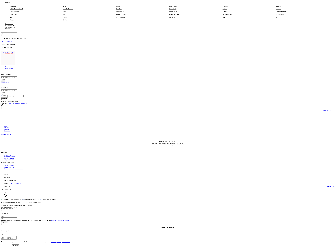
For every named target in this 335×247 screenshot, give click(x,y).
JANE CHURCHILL (229, 14)
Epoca (64, 14)
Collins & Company (281, 11)
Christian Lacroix (68, 9)
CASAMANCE (120, 17)
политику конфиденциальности (18, 103)
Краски (6, 127)
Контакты (8, 28)
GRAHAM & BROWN (16, 9)
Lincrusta (278, 9)
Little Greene (173, 6)
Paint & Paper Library (122, 14)
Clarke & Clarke (14, 11)
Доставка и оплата (9, 156)
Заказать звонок (9, 53)
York (64, 6)
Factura (12, 20)
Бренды (6, 129)
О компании (8, 155)
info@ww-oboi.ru (7, 41)
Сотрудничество (9, 159)
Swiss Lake (172, 17)
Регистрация (9, 68)
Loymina (225, 6)
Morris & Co (172, 9)
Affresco (278, 17)
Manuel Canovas (280, 14)
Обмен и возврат (9, 158)
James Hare (13, 17)
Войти (3, 81)
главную (161, 144)
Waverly (225, 11)
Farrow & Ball (173, 11)
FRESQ (225, 17)
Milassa (118, 6)
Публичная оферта (9, 167)
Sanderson (13, 6)
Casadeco (119, 9)
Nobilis (65, 17)
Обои (5, 126)
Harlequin (278, 6)
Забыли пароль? (5, 82)
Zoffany (225, 9)
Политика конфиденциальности (13, 169)
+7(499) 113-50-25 (7, 52)
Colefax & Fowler (174, 14)
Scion (64, 11)
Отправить (4, 98)
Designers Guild (120, 11)
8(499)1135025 (330, 186)
